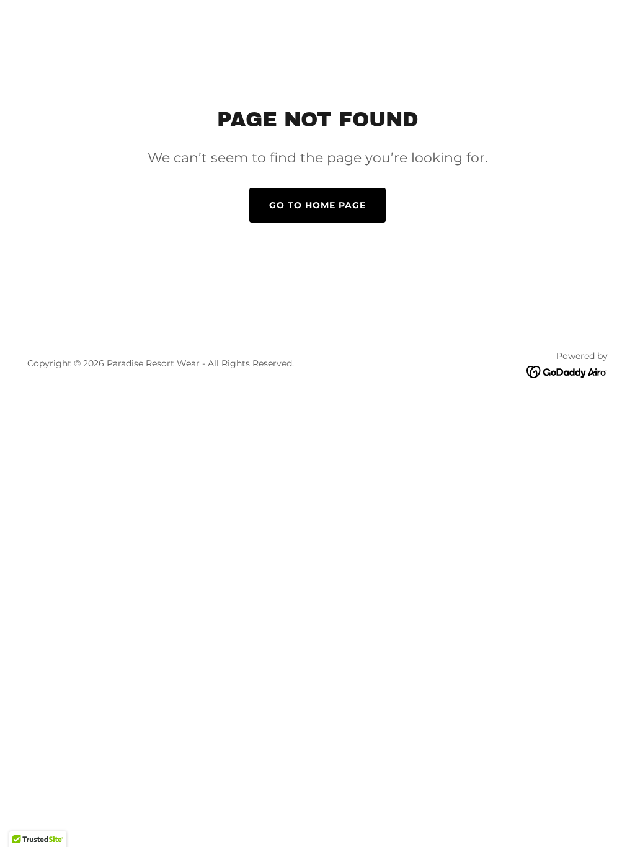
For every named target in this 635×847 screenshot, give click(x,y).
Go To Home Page (317, 205)
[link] (567, 371)
